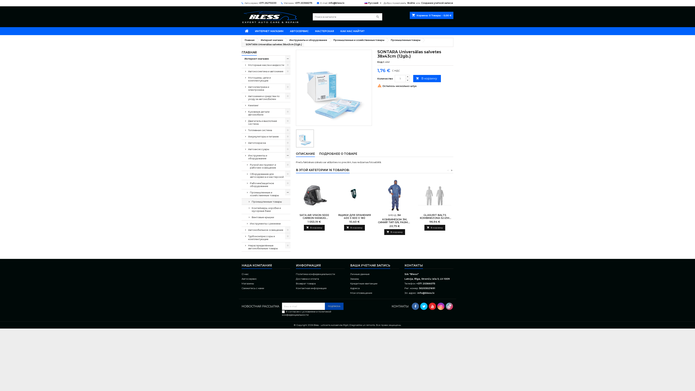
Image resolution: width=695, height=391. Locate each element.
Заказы (354, 278)
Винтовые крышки (263, 217)
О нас (245, 274)
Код (379, 61)
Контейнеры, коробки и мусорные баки (266, 209)
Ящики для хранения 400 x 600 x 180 (354, 216)
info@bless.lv (336, 3)
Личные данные (360, 274)
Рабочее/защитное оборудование (262, 185)
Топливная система (260, 130)
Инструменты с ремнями (265, 223)
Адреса (355, 288)
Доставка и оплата (307, 278)
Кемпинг (253, 105)
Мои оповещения (361, 292)
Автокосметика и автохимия (265, 71)
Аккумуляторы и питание (263, 136)
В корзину (426, 78)
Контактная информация (311, 288)
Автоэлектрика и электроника (258, 88)
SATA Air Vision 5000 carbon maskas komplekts (314, 217)
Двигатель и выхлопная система (262, 122)
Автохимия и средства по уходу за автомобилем (264, 97)
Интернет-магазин (257, 58)
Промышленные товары (267, 201)
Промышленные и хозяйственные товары (264, 194)
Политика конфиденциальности (315, 274)
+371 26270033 (267, 3)
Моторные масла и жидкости (266, 65)
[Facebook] (415, 306)
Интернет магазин (269, 31)
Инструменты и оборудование (257, 157)
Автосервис (299, 31)
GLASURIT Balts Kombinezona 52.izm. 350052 (435, 217)
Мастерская (324, 31)
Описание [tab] (305, 153)
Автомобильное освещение (265, 229)
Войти (411, 3)
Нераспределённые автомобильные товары (263, 247)
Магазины (248, 283)
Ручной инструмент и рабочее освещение (263, 166)
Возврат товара (306, 283)
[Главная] (247, 31)
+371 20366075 (303, 3)
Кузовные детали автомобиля (258, 113)
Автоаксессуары (258, 149)
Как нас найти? (352, 31)
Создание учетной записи (437, 3)
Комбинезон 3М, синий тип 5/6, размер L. (394, 222)
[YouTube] (432, 306)
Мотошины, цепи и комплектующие (259, 79)
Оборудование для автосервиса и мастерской (267, 175)
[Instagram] (441, 306)
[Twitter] (423, 306)
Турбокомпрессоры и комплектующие (261, 238)
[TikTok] (449, 306)
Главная (249, 52)
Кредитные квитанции (363, 283)
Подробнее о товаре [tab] (338, 153)
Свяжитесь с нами (253, 288)
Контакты (414, 265)
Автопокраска (257, 142)
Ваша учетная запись (370, 265)
